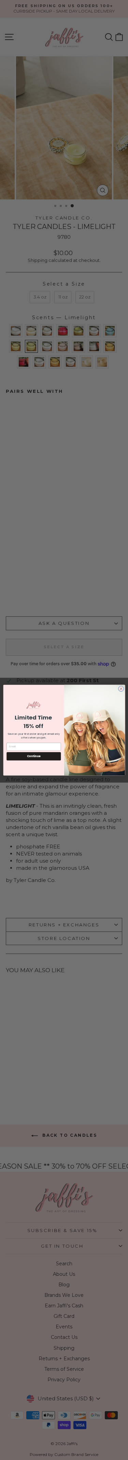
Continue (33, 756)
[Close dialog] (121, 688)
